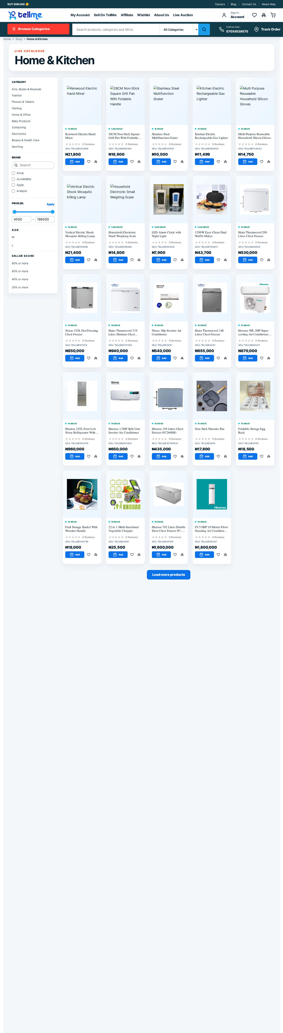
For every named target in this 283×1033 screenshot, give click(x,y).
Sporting (17, 146)
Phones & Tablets (23, 101)
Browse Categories (31, 29)
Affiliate (127, 15)
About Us (161, 15)
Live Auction (183, 15)
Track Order (271, 29)
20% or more (20, 287)
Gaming (17, 108)
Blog (233, 4)
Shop (19, 39)
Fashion (17, 95)
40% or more (20, 279)
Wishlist (143, 15)
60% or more (20, 271)
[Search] (204, 29)
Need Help (269, 4)
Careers (220, 4)
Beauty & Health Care (25, 140)
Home (7, 39)
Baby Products (21, 121)
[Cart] (273, 15)
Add (77, 161)
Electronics (19, 133)
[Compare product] (96, 161)
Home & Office (21, 114)
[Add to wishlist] (89, 161)
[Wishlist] (254, 15)
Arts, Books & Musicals (26, 89)
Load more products (168, 574)
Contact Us (249, 4)
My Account (80, 15)
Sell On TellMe (105, 15)
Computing (19, 127)
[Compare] (263, 15)
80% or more (20, 263)
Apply (50, 204)
